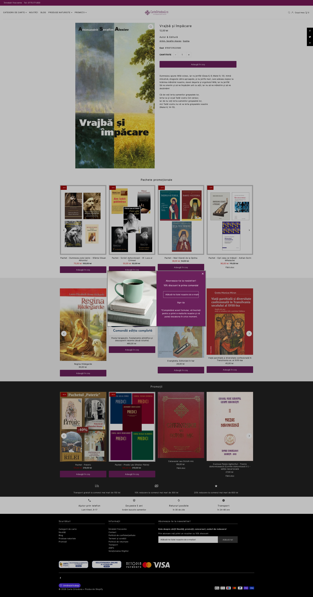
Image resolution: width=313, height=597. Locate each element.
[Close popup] (203, 274)
